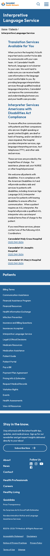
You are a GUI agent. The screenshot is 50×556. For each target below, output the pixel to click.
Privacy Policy (36, 543)
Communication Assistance (16, 295)
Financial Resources (12, 306)
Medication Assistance (13, 350)
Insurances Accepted (13, 328)
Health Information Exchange (17, 311)
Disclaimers (32, 536)
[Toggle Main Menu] (46, 4)
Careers (8, 486)
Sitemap (21, 549)
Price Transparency (11, 504)
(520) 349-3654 (15, 242)
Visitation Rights (10, 389)
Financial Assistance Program (17, 300)
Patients (13, 29)
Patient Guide (9, 356)
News (6, 466)
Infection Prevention (12, 317)
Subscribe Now (22, 448)
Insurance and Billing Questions (17, 322)
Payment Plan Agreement (15, 372)
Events (6, 395)
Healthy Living (11, 492)
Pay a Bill (7, 367)
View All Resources (12, 406)
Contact (8, 472)
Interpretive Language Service (17, 333)
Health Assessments (12, 400)
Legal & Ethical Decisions (14, 339)
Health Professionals (15, 480)
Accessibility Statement (13, 536)
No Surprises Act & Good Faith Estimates (21, 510)
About (7, 460)
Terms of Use (9, 549)
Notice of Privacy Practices (15, 543)
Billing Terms (9, 289)
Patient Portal (9, 361)
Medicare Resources (12, 345)
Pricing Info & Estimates (14, 378)
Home (4, 29)
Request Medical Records (15, 383)
